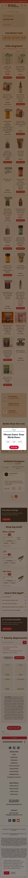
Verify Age (14, 447)
